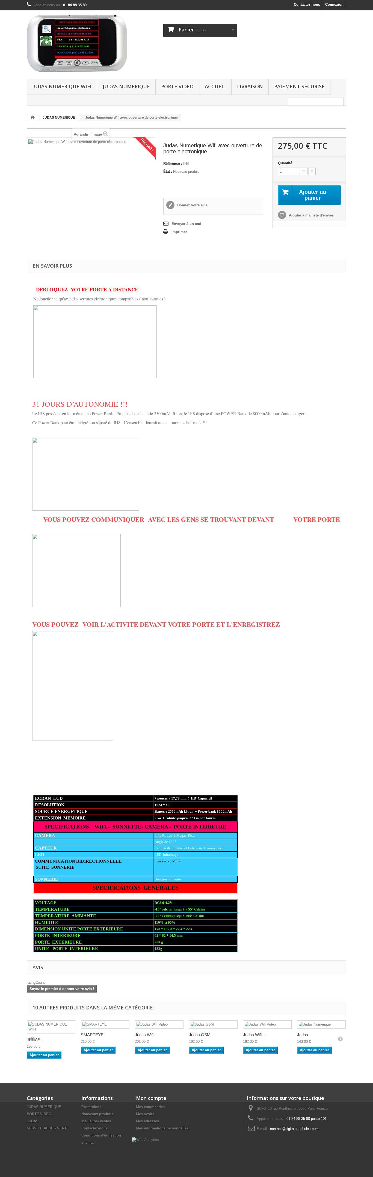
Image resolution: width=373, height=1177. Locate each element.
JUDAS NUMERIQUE (126, 86)
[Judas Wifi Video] (159, 1024)
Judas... (304, 1034)
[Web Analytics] (145, 1140)
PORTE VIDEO (177, 86)
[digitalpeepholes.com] (77, 43)
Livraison (250, 86)
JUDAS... (35, 1039)
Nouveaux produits (97, 1114)
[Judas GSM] (213, 1024)
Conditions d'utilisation (101, 1135)
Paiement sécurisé (299, 86)
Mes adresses (147, 1121)
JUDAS (33, 1121)
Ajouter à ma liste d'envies (311, 215)
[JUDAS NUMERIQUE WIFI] (51, 1026)
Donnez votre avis (192, 205)
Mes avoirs (145, 1114)
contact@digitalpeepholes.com (294, 1129)
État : (167, 171)
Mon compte (151, 1098)
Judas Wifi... (146, 1034)
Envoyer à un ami (186, 224)
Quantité (285, 163)
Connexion (334, 4)
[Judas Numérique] (321, 1024)
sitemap (88, 1142)
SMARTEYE (92, 1034)
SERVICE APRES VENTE (48, 1128)
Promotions (91, 1107)
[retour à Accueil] (32, 117)
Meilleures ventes (96, 1121)
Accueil (215, 86)
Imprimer (179, 232)
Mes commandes (150, 1107)
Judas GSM (200, 1034)
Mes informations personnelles (162, 1128)
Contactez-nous (307, 4)
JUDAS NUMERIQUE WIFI (61, 86)
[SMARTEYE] (105, 1024)
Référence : (172, 164)
